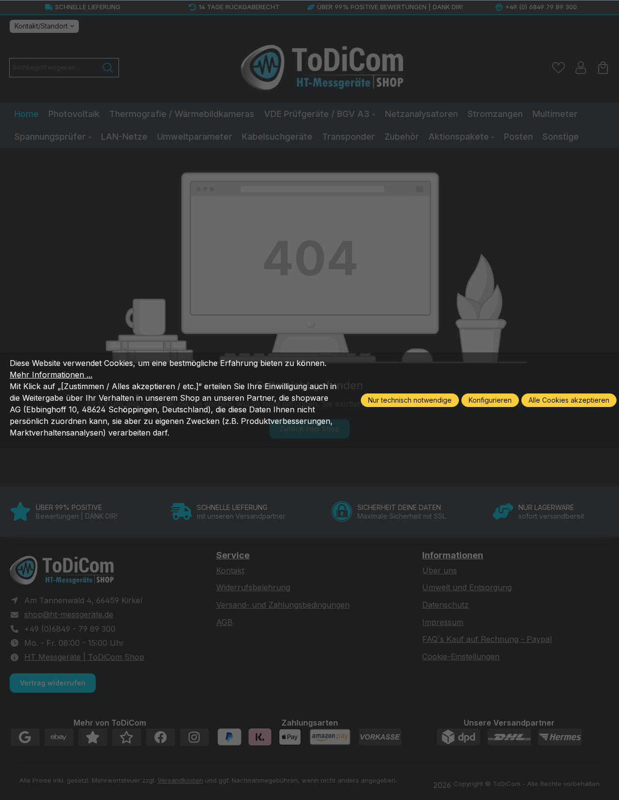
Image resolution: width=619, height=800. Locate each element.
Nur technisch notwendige (410, 400)
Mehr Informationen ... (51, 374)
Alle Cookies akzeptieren (569, 400)
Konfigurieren (490, 400)
